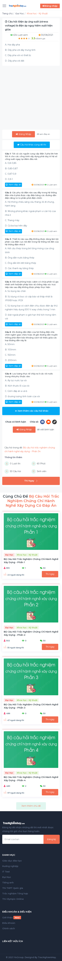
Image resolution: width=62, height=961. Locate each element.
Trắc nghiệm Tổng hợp (15, 893)
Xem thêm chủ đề (31, 806)
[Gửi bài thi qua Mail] (49, 422)
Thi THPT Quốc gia (12, 888)
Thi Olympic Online (13, 899)
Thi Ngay (29, 480)
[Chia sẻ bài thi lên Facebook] (43, 422)
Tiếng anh (8, 882)
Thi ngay (50, 574)
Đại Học (6, 877)
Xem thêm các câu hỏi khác (33, 410)
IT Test (6, 871)
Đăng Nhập (24, 134)
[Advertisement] (31, 98)
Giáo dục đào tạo (12, 860)
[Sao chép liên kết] (54, 422)
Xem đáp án (15, 184)
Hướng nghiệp (10, 866)
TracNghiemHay (47, 957)
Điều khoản (8, 923)
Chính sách (8, 928)
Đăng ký (51, 839)
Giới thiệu (11, 917)
